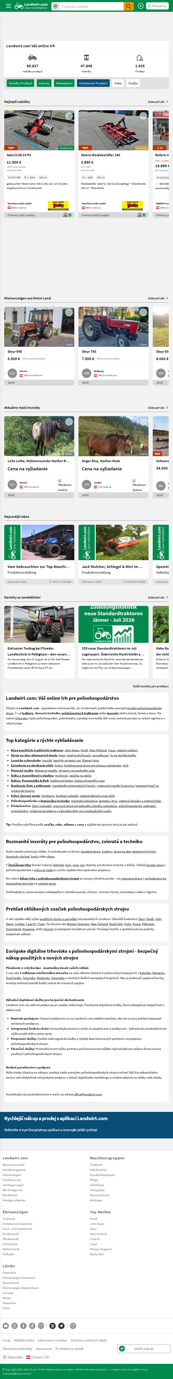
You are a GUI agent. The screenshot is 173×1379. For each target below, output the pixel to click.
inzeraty (44, 83)
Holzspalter (97, 1190)
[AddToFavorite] (69, 116)
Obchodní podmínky (17, 1348)
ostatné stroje (47, 883)
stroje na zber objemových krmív (135, 851)
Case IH (31, 924)
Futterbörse (10, 1244)
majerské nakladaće (84, 801)
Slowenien (9, 1303)
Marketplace (64, 83)
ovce (76, 865)
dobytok (58, 865)
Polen (6, 1308)
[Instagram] (14, 1326)
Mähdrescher (98, 1170)
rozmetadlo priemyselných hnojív (73, 785)
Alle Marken (10, 1195)
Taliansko (29, 978)
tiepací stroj (91, 760)
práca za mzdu (43, 870)
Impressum (44, 1348)
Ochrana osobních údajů (88, 1340)
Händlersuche (12, 1180)
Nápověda (15, 1357)
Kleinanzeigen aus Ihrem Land (27, 298)
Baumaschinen (99, 1195)
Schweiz (8, 1293)
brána (59, 765)
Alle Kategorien (13, 1190)
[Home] (31, 6)
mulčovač (61, 775)
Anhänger (96, 1200)
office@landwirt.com (88, 1094)
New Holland (98, 750)
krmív (34, 856)
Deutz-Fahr (97, 1254)
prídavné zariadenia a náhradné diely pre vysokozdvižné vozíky (71, 811)
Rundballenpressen (102, 1175)
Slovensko (58, 978)
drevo (50, 856)
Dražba (133, 83)
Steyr (141, 919)
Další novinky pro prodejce (151, 686)
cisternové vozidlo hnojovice (115, 785)
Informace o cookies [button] (52, 1340)
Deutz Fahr (116, 924)
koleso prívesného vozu (89, 780)
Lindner (19, 924)
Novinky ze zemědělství (22, 597)
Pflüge (94, 1180)
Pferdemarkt (11, 1239)
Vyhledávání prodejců (93, 83)
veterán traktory (127, 750)
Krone (137, 924)
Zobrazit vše (156, 102)
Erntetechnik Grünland (17, 1224)
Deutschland (11, 1283)
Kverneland (13, 929)
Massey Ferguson (78, 924)
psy (82, 865)
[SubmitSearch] (129, 6)
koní (68, 865)
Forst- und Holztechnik (17, 1229)
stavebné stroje (90, 851)
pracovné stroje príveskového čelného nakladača (85, 806)
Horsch (48, 929)
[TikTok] (32, 1326)
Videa (118, 83)
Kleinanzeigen (12, 1175)
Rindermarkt (11, 1234)
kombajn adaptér (67, 796)
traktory (107, 851)
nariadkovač (100, 755)
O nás (7, 1340)
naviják (47, 760)
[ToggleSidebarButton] (8, 6)
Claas (111, 750)
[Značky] (61, 1326)
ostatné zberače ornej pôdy (97, 796)
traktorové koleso (61, 780)
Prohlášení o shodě (69, 1348)
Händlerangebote (14, 1170)
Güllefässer (97, 1185)
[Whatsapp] (41, 1326)
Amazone (28, 929)
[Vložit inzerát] (140, 5)
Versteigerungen (13, 1185)
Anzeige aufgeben (14, 1200)
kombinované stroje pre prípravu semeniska (92, 765)
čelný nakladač (42, 806)
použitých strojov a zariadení (58, 919)
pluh (125, 765)
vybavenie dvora (131, 878)
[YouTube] (6, 1326)
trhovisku (21, 718)
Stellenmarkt (11, 1249)
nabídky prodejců (20, 83)
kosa (62, 755)
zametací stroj (108, 801)
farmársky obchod (18, 856)
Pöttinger (148, 924)
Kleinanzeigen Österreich (19, 1277)
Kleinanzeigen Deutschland (20, 1288)
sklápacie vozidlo (46, 770)
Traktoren (96, 1164)
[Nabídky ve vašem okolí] (55, 6)
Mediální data (24, 1340)
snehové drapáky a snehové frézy (140, 801)
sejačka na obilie (80, 775)
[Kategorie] (52, 1326)
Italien (7, 1298)
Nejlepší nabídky (17, 102)
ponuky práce (155, 865)
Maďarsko (43, 978)
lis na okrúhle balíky (123, 755)
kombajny (48, 796)
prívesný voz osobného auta (77, 770)
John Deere (72, 750)
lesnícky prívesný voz (67, 760)
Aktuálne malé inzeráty (22, 407)
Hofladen (9, 1254)
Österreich (9, 1272)
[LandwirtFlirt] (73, 1326)
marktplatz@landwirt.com (17, 1373)
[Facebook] (23, 1326)
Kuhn (127, 924)
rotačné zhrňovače (78, 755)
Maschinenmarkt (13, 1164)
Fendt (84, 750)
